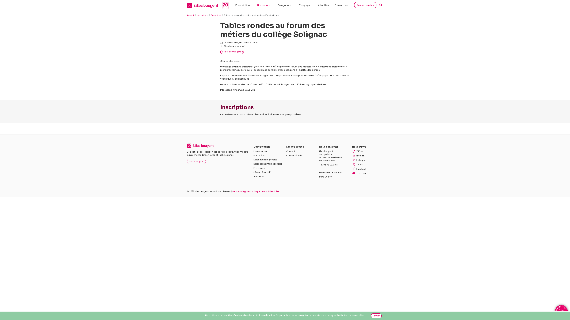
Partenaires (259, 168)
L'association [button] (242, 5)
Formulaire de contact (331, 172)
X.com (359, 164)
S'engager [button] (304, 5)
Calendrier (216, 15)
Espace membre (365, 5)
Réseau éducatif (262, 172)
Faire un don (341, 5)
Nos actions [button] (263, 5)
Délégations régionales (265, 159)
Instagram (361, 160)
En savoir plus (196, 161)
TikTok (359, 151)
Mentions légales (241, 191)
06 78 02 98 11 (330, 164)
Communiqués (294, 155)
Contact (290, 151)
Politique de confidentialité (265, 191)
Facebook (361, 169)
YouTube (361, 173)
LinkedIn (360, 155)
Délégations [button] (284, 5)
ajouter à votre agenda (232, 52)
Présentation (260, 151)
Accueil (190, 15)
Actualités (323, 5)
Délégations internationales (268, 163)
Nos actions (202, 15)
